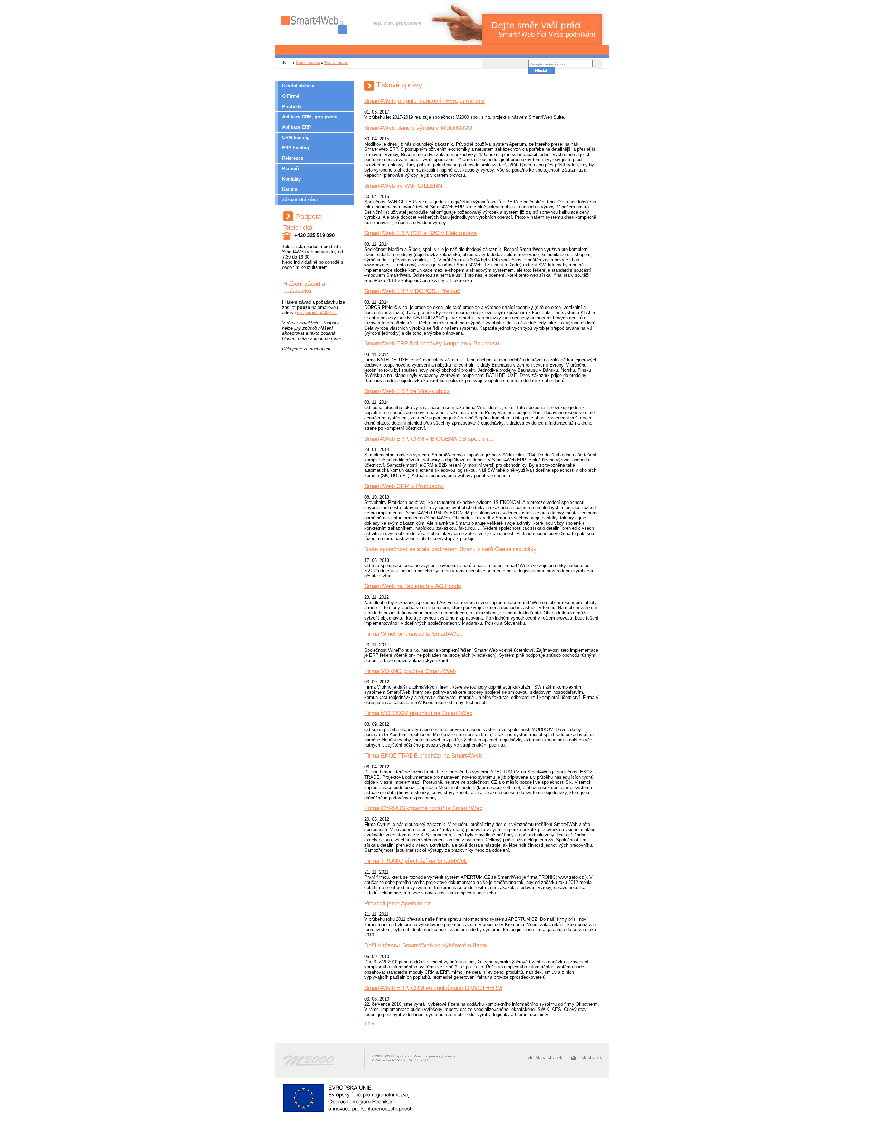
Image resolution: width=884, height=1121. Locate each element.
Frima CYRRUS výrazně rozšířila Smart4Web (423, 808)
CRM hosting (296, 137)
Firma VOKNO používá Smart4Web (410, 671)
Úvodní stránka (308, 63)
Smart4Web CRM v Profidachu (404, 486)
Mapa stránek (549, 1057)
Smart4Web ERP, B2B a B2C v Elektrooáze (420, 233)
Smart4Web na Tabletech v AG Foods (412, 586)
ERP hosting (295, 147)
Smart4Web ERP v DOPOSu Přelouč (412, 291)
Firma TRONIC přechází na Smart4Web (415, 861)
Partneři (290, 168)
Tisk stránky (590, 1057)
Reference (292, 158)
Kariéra (289, 189)
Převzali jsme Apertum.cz (397, 903)
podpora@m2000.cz (317, 312)
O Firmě (290, 96)
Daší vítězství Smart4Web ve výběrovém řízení (426, 945)
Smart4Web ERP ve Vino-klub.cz (407, 391)
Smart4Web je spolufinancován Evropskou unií (424, 101)
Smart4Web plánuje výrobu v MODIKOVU (418, 128)
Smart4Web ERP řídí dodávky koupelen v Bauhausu (431, 343)
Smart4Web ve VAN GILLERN (403, 186)
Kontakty (291, 179)
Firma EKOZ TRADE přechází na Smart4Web (423, 755)
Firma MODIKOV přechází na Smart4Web (418, 713)
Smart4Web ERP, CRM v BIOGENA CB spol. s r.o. (429, 439)
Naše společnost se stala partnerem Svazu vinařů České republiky (450, 549)
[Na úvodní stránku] (314, 25)
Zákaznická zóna (300, 199)
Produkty (291, 106)
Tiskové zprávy (336, 63)
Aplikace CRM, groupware (309, 116)
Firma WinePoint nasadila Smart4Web (413, 634)
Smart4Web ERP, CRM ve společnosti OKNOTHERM (433, 988)
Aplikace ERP (296, 127)
